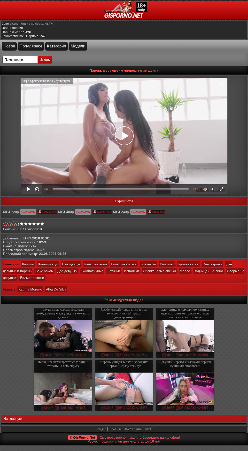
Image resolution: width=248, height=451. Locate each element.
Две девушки (67, 271)
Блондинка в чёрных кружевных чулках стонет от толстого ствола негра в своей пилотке (185, 313)
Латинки (113, 271)
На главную (12, 418)
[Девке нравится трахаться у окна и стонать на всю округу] (63, 389)
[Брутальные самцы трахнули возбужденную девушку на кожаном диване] (63, 336)
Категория (56, 46)
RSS (148, 429)
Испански (131, 271)
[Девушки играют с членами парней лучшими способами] (185, 389)
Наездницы (71, 264)
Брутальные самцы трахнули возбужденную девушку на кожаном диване (63, 313)
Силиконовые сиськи (159, 271)
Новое (9, 46)
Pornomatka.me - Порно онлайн (24, 36)
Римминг (167, 264)
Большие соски (32, 278)
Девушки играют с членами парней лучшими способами (185, 364)
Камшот (28, 264)
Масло (185, 271)
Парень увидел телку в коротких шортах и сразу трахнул (124, 364)
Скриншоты (124, 201)
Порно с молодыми (16, 32)
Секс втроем (212, 264)
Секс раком (44, 271)
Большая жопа (95, 264)
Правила (116, 429)
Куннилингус (48, 264)
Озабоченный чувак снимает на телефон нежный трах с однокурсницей (124, 313)
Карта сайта (133, 429)
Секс (5, 23)
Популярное (31, 46)
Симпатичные (92, 271)
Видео (101, 429)
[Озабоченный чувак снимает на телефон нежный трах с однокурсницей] (124, 336)
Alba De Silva (56, 289)
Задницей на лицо (208, 271)
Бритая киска (188, 264)
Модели (78, 46)
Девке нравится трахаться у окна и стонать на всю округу (63, 364)
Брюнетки (148, 264)
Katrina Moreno (30, 289)
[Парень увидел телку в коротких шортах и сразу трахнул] (124, 389)
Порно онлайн (12, 28)
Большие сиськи (124, 264)
